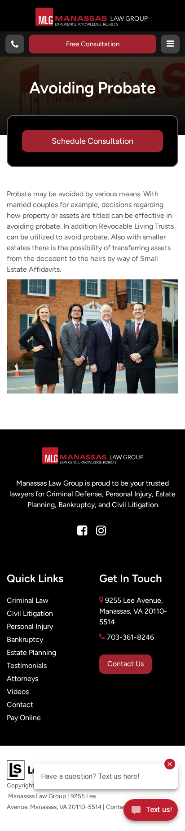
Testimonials (27, 665)
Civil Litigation (30, 613)
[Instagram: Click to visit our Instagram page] (101, 530)
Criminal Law (27, 600)
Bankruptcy (25, 639)
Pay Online (24, 717)
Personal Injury (30, 626)
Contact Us (125, 663)
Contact (20, 704)
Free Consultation (92, 44)
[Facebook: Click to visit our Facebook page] (82, 530)
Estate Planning (31, 652)
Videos (18, 691)
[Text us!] (150, 812)
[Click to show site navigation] (170, 44)
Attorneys (22, 678)
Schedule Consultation (92, 141)
